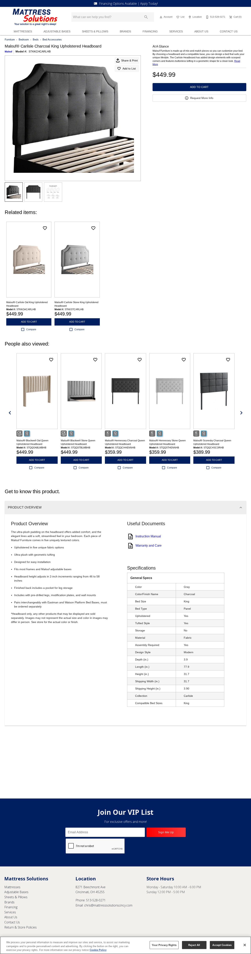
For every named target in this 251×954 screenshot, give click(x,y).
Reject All (194, 944)
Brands (125, 31)
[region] (125, 945)
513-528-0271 (96, 900)
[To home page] (35, 17)
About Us (201, 31)
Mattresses (23, 31)
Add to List (129, 68)
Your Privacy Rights (164, 944)
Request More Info (201, 98)
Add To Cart (199, 87)
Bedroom (24, 39)
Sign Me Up (166, 832)
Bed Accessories (52, 39)
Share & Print (129, 60)
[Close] (244, 945)
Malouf (8, 51)
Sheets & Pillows (95, 31)
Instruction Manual (148, 536)
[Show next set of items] (241, 413)
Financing (150, 31)
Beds (36, 39)
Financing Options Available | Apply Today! (128, 3)
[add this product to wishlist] (45, 228)
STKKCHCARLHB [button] (40, 51)
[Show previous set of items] (10, 413)
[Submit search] (146, 17)
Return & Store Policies (20, 927)
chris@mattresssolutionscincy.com (108, 905)
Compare (31, 329)
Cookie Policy (98, 950)
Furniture (10, 39)
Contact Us (228, 31)
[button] (161, 17)
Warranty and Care (149, 545)
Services (176, 31)
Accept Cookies (222, 944)
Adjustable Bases (57, 31)
